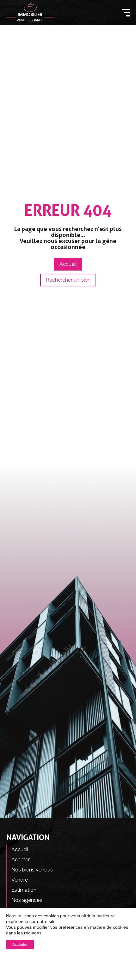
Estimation (23, 890)
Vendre (19, 880)
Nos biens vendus (32, 870)
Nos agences (26, 900)
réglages (32, 932)
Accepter (20, 944)
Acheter (20, 860)
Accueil (19, 849)
